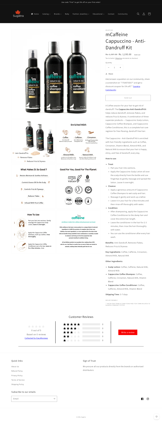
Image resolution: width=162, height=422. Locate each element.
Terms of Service (18, 380)
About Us (15, 366)
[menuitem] (35, 14)
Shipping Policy (17, 384)
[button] (138, 14)
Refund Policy (17, 371)
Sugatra (83, 417)
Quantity (109, 63)
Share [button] (110, 74)
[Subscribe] (54, 399)
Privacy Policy (16, 375)
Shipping (118, 58)
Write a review (127, 332)
